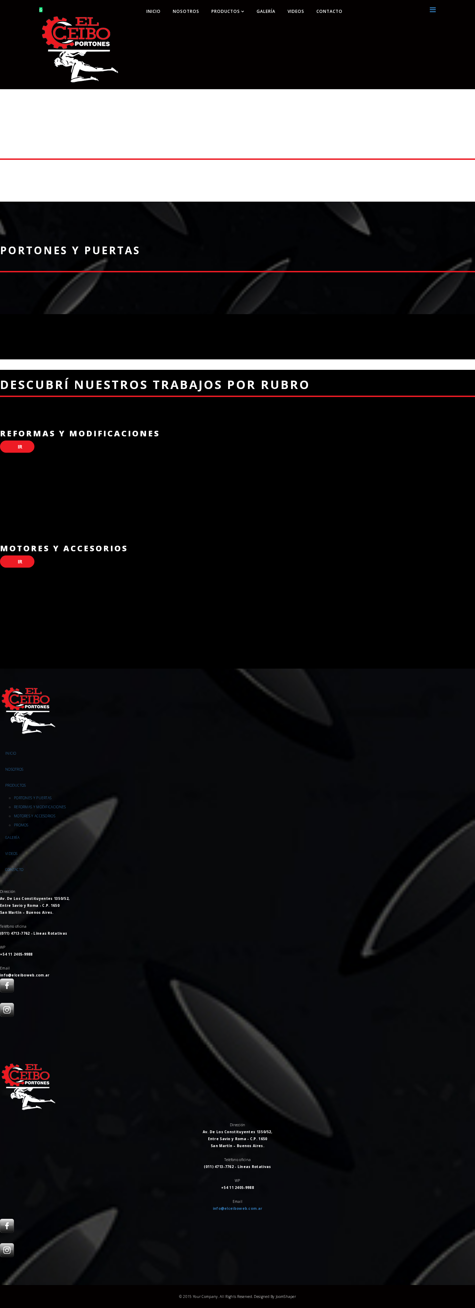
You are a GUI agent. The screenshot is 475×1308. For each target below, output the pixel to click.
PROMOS (21, 825)
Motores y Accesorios (64, 548)
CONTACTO (329, 11)
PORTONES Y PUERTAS (32, 797)
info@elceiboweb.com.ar (238, 1208)
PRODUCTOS (226, 11)
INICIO (153, 11)
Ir (19, 446)
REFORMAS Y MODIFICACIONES (40, 806)
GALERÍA (266, 11)
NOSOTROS (186, 11)
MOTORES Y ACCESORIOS (34, 815)
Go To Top (451, 1274)
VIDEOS (296, 11)
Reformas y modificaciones (80, 433)
